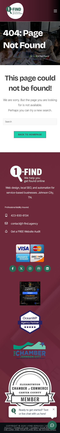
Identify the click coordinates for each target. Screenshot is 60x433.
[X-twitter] (21, 268)
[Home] (31, 56)
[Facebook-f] (12, 268)
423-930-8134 (19, 215)
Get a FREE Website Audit (25, 231)
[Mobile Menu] (55, 11)
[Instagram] (30, 268)
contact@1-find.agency (24, 223)
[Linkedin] (47, 268)
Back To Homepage (30, 134)
